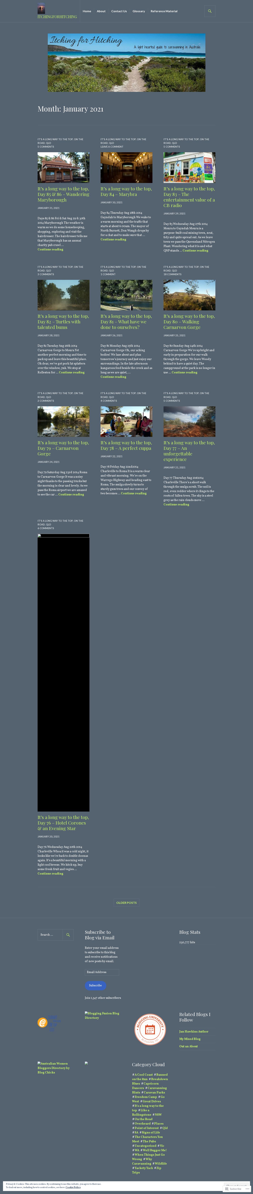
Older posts (126, 902)
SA (136, 1133)
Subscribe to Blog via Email (99, 934)
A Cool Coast (144, 1075)
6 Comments (46, 528)
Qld (48, 142)
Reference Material (164, 11)
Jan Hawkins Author (193, 1032)
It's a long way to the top (55, 139)
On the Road (143, 1119)
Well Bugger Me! (155, 1150)
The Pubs (149, 1142)
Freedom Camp (146, 1097)
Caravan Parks (154, 1093)
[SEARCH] (209, 11)
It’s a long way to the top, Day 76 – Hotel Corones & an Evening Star (63, 822)
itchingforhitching (57, 16)
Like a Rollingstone (141, 1112)
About (101, 11)
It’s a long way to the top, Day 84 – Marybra (126, 191)
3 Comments (46, 274)
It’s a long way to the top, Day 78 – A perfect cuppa (126, 445)
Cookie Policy (73, 1187)
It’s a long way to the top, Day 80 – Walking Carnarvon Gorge (189, 321)
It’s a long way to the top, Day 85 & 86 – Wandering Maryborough (63, 194)
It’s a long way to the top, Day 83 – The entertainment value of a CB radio (189, 196)
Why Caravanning (142, 1161)
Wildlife (161, 1164)
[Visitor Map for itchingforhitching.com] (86, 1064)
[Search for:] (56, 935)
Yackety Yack (144, 1168)
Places (159, 1124)
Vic (162, 1146)
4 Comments (109, 400)
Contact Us (119, 11)
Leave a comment (112, 146)
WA (137, 1150)
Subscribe (95, 986)
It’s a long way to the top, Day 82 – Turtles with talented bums (63, 321)
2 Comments (46, 400)
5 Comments (46, 146)
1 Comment (108, 274)
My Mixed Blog (190, 1039)
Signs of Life (151, 1133)
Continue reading (50, 250)
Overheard (143, 1124)
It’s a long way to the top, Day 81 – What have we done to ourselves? (126, 321)
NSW (158, 1115)
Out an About (188, 1047)
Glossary (139, 11)
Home (87, 11)
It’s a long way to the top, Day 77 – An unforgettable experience (189, 450)
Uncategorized (145, 1146)
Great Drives (152, 1102)
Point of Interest (147, 1128)
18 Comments (173, 274)
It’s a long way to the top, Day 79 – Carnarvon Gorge (63, 448)
